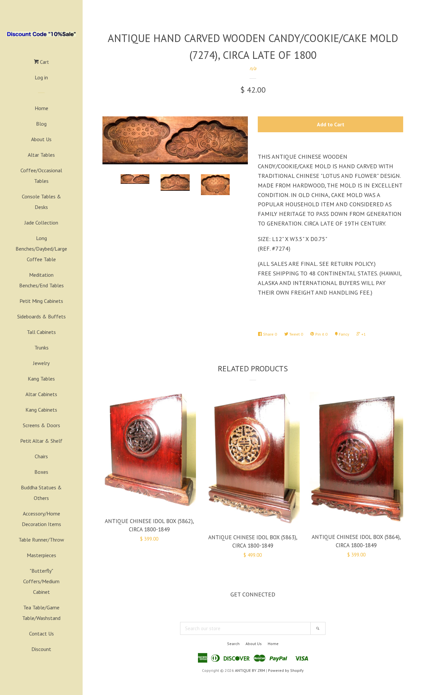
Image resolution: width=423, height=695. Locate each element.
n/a (253, 68)
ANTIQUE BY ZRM (250, 670)
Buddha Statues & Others (41, 492)
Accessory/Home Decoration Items (41, 518)
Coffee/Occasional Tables (41, 175)
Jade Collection (41, 222)
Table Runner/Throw (41, 539)
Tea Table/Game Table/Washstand (41, 612)
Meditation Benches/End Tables (41, 280)
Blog (41, 123)
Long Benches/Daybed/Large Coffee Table (41, 249)
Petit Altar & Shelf (41, 440)
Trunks (41, 347)
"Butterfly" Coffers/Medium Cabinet (41, 581)
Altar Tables (41, 154)
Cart (44, 62)
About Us (41, 139)
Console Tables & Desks (41, 201)
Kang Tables (41, 378)
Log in (41, 77)
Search (233, 643)
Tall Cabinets (41, 332)
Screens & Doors (41, 425)
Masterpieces (41, 555)
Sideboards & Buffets (41, 316)
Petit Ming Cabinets (41, 301)
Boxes (41, 472)
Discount (41, 649)
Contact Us (41, 633)
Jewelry (41, 363)
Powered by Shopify (286, 670)
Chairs (41, 456)
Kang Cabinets (41, 409)
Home (41, 108)
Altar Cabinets (41, 394)
